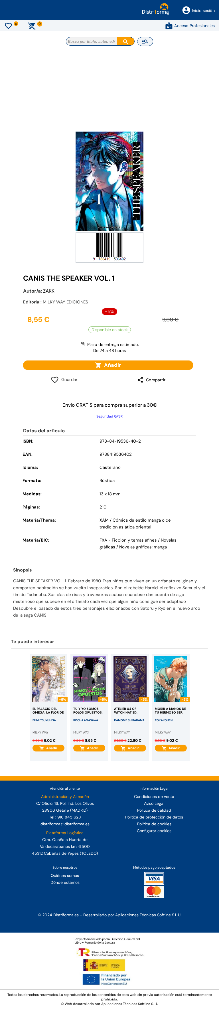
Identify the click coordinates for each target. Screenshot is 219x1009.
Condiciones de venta (154, 796)
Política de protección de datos (154, 817)
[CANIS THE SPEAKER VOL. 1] (109, 181)
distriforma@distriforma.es (65, 823)
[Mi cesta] (32, 25)
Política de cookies (154, 823)
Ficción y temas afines (134, 540)
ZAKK (48, 291)
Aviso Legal (154, 803)
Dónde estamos (65, 882)
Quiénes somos (65, 875)
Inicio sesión (203, 10)
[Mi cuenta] (169, 25)
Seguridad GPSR (109, 416)
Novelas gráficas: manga (143, 547)
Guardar (68, 379)
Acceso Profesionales (194, 25)
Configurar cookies (154, 830)
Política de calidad (154, 810)
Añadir (111, 365)
